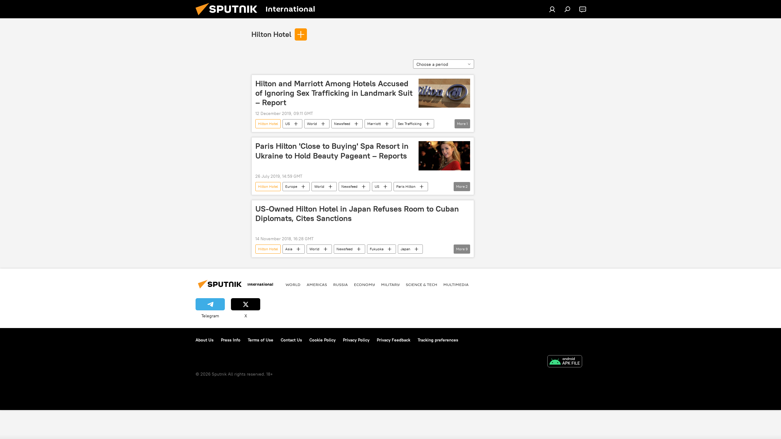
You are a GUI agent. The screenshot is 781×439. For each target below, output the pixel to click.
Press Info (230, 340)
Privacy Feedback (393, 340)
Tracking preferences (438, 340)
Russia (340, 284)
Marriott (374, 123)
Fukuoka (376, 249)
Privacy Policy (356, 340)
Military (390, 284)
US (287, 123)
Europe (291, 186)
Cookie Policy (322, 340)
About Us (205, 340)
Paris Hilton (406, 186)
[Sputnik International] (228, 17)
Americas (317, 284)
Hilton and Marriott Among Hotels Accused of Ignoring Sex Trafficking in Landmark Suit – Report (333, 93)
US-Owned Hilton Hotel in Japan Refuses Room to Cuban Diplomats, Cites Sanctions (357, 213)
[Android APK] (564, 362)
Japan (405, 249)
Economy (364, 284)
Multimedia (456, 284)
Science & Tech (421, 284)
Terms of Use (260, 340)
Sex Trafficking (410, 123)
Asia (288, 249)
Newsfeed (342, 123)
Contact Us (291, 340)
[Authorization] (552, 9)
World (312, 123)
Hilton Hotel (271, 34)
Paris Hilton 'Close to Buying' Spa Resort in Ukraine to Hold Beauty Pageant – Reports (331, 150)
